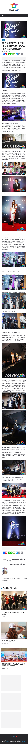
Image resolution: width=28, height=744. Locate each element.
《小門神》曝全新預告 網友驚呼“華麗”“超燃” (15, 564)
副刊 (3, 40)
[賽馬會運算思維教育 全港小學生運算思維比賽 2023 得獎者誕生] (14, 649)
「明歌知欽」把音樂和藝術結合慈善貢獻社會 (13, 613)
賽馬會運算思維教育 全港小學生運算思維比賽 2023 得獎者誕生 (13, 665)
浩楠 (10, 51)
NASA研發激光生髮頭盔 (9, 641)
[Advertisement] (15, 58)
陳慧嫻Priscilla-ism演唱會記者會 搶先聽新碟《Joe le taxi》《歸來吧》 (14, 560)
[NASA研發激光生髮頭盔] (14, 622)
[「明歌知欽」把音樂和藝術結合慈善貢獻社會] (14, 592)
